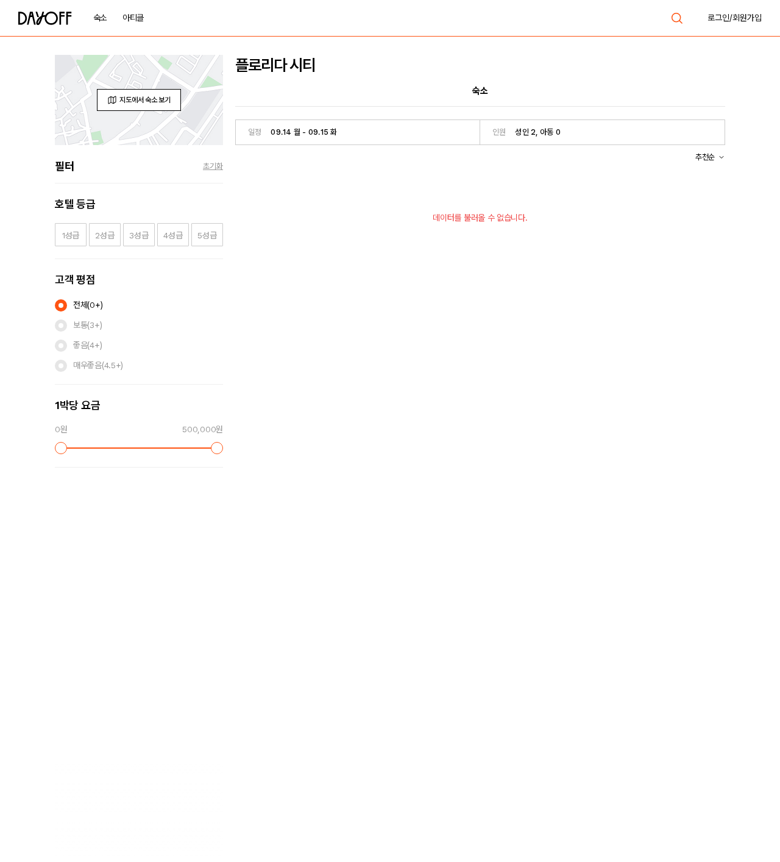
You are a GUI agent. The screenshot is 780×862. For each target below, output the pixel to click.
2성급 (104, 235)
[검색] (677, 18)
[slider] (61, 448)
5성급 (206, 235)
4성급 (172, 235)
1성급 (70, 235)
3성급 (138, 235)
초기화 (213, 166)
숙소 (100, 18)
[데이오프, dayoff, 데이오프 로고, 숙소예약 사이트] (45, 18)
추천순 (705, 157)
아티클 (133, 18)
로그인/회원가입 (734, 18)
